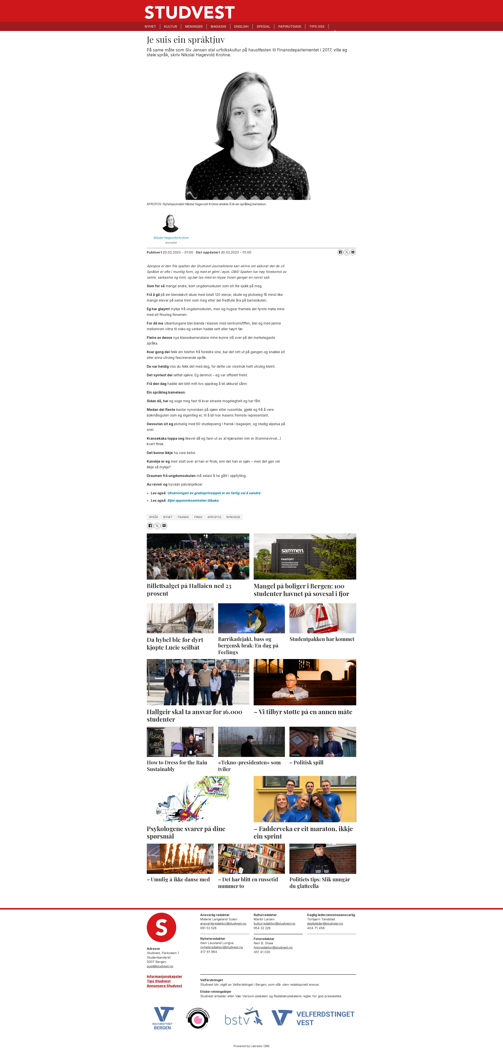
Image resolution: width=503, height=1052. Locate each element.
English (241, 26)
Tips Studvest (159, 981)
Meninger (194, 26)
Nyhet (150, 26)
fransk (183, 517)
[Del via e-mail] (353, 252)
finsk (198, 517)
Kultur (170, 26)
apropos (214, 517)
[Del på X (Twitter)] (347, 252)
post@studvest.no (160, 966)
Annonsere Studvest (164, 986)
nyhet (168, 517)
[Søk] (334, 31)
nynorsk (233, 517)
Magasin (218, 26)
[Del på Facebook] (340, 252)
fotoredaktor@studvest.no (273, 947)
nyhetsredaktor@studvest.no (221, 947)
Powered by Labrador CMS (252, 1046)
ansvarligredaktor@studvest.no (223, 923)
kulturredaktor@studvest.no (274, 923)
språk (153, 517)
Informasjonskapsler (164, 976)
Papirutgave (289, 26)
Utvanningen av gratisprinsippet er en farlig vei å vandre (213, 493)
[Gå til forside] (190, 12)
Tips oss (316, 26)
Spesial (263, 26)
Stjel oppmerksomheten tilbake (192, 500)
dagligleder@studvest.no (325, 923)
